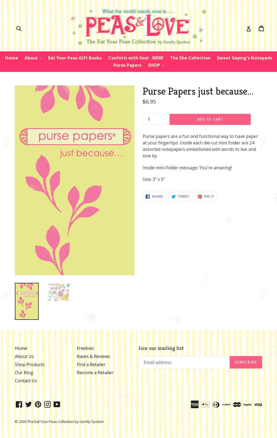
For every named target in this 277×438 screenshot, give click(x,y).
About (34, 58)
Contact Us (26, 381)
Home (11, 58)
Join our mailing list (161, 348)
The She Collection (190, 58)
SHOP (157, 65)
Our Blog (24, 373)
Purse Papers (127, 65)
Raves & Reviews (93, 356)
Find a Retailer (91, 364)
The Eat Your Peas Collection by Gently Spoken (65, 421)
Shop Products (30, 364)
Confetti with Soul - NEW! (135, 58)
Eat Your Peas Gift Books (75, 58)
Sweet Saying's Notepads (244, 58)
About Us (24, 356)
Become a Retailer (95, 373)
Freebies (85, 348)
